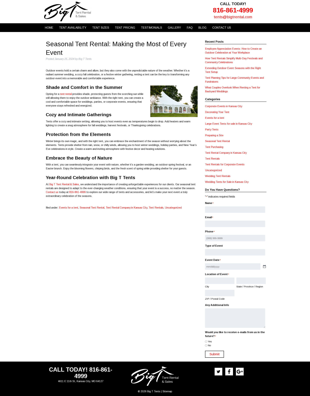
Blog (202, 27)
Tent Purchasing (214, 147)
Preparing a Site (214, 135)
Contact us (52, 192)
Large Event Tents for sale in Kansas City (228, 123)
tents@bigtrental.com (233, 17)
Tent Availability (72, 27)
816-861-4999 (233, 10)
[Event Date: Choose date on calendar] (264, 267)
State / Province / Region (249, 286)
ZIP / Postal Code (215, 298)
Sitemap (167, 391)
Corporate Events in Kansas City (223, 106)
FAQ (190, 27)
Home (49, 27)
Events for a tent (68, 207)
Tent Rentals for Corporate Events (224, 164)
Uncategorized (173, 207)
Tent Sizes (100, 27)
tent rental (66, 94)
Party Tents (211, 129)
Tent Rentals (156, 207)
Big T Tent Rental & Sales (64, 184)
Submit (214, 354)
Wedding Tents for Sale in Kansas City (226, 182)
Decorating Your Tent (217, 112)
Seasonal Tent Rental (92, 207)
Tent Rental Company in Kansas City (126, 207)
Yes (210, 341)
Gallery (174, 27)
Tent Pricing (125, 27)
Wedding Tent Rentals (217, 176)
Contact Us (221, 27)
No (209, 345)
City (207, 286)
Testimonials (151, 27)
